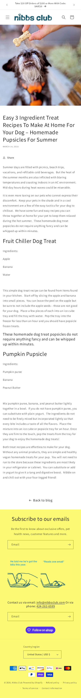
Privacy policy (70, 682)
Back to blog (42, 500)
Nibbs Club (17, 682)
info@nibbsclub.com (51, 602)
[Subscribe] (69, 544)
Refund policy (52, 682)
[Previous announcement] (7, 5)
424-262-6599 (46, 606)
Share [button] (10, 157)
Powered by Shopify (33, 682)
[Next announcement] (74, 5)
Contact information (52, 688)
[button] (7, 17)
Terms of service (30, 688)
